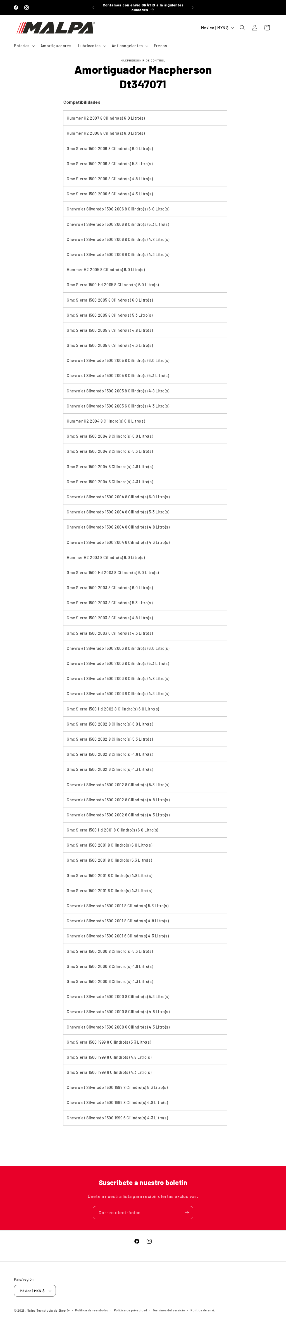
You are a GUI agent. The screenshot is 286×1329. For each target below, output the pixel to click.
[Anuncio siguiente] (193, 7)
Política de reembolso (91, 1310)
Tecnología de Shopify (53, 1310)
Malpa (31, 1310)
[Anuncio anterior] (93, 7)
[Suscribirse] (187, 1212)
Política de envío (203, 1310)
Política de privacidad (130, 1310)
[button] (24, 46)
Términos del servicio (169, 1310)
